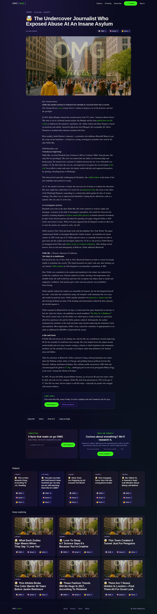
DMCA (87, 609)
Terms (80, 609)
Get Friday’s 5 (68, 445)
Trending (108, 3)
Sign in (142, 3)
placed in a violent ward (98, 297)
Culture (45, 474)
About (66, 609)
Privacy (73, 609)
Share (41, 419)
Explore (99, 3)
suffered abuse (93, 177)
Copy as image (64, 419)
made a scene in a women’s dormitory (80, 244)
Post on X (51, 419)
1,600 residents (57, 266)
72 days (68, 367)
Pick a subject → (105, 454)
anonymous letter (88, 189)
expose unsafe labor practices (78, 215)
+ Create (130, 3)
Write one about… (68, 404)
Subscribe (117, 3)
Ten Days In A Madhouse (101, 313)
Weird (29, 12)
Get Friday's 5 (51, 404)
